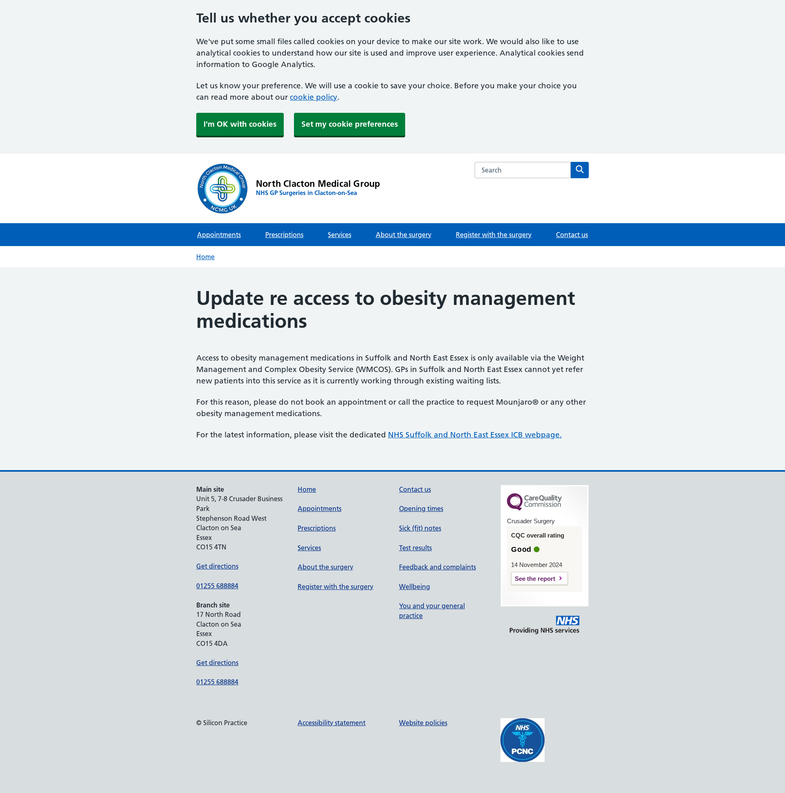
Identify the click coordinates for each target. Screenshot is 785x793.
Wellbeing (414, 586)
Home (205, 257)
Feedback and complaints (437, 567)
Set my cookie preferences (349, 124)
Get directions (217, 566)
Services (339, 235)
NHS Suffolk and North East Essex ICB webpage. (475, 434)
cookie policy (313, 97)
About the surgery (403, 235)
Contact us (572, 235)
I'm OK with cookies (240, 124)
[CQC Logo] (534, 508)
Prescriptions (284, 235)
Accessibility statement (332, 723)
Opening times (421, 508)
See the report (535, 578)
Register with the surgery (494, 235)
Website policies (423, 723)
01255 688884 (217, 586)
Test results (415, 548)
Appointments (219, 235)
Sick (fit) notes (420, 528)
